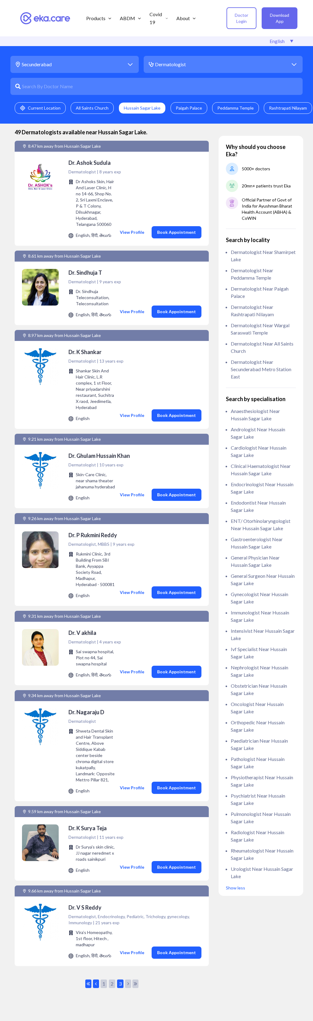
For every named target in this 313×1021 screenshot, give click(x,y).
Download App (279, 18)
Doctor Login (241, 18)
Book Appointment (176, 232)
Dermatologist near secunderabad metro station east (261, 369)
